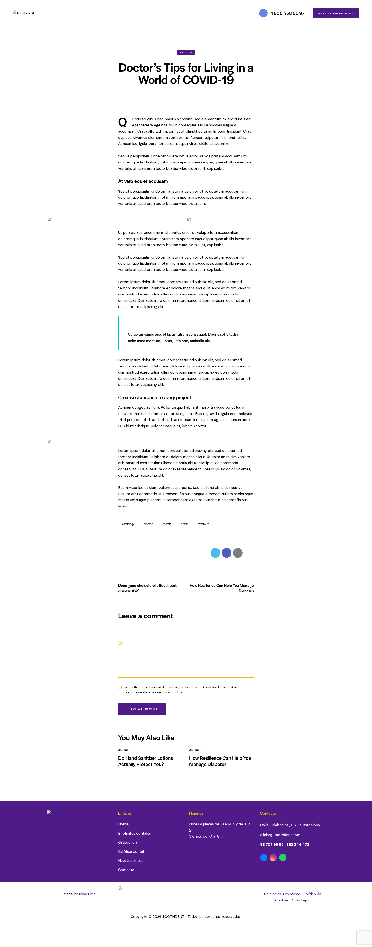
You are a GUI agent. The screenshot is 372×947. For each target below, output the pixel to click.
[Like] (123, 553)
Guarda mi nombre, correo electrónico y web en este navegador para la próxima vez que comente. (187, 645)
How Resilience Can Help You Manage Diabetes (220, 761)
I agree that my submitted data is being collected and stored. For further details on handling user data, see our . (183, 689)
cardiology (128, 524)
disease (148, 524)
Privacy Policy (172, 692)
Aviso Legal (300, 900)
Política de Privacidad (282, 894)
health (184, 524)
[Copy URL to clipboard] (249, 553)
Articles (186, 52)
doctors (167, 524)
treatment (203, 524)
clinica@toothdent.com (280, 834)
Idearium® (87, 894)
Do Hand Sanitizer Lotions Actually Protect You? (145, 761)
